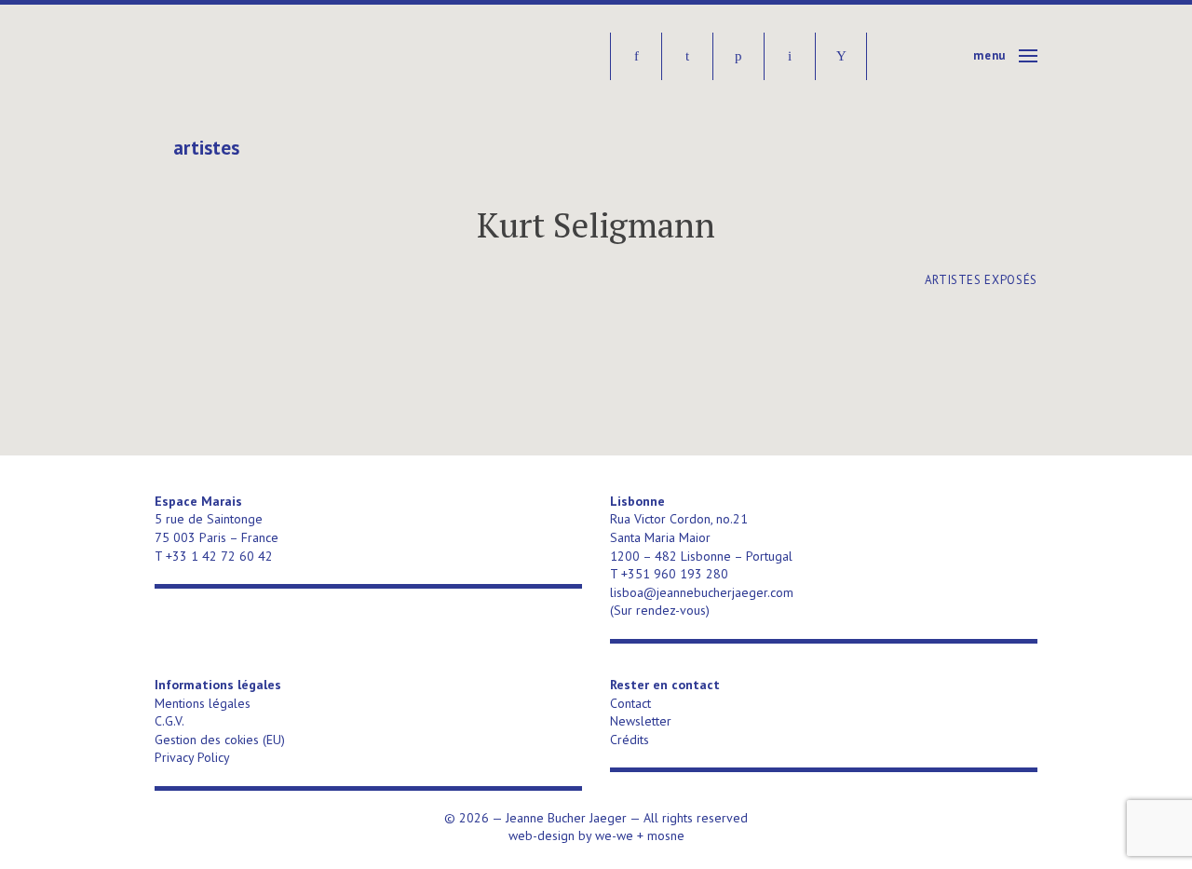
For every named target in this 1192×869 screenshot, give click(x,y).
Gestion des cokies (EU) (220, 739)
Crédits (629, 739)
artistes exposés (981, 280)
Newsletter (640, 721)
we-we (614, 835)
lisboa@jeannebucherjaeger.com (701, 592)
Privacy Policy (192, 757)
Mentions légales (203, 703)
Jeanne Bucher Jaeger (297, 56)
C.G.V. (169, 721)
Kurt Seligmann (596, 225)
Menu (989, 55)
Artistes (206, 148)
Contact (630, 703)
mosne (665, 835)
